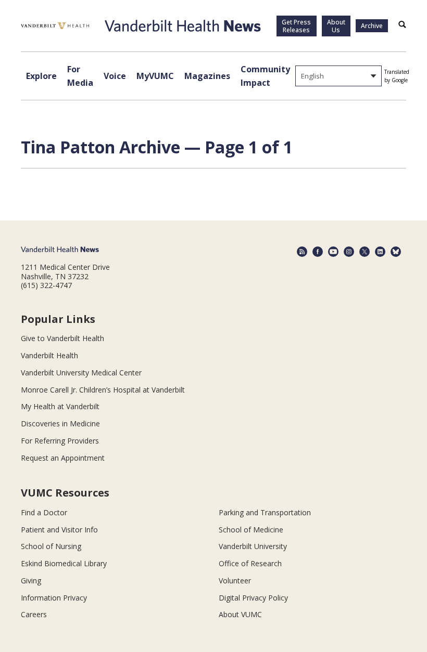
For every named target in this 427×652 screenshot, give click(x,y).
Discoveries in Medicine (60, 423)
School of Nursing (51, 546)
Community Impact (265, 75)
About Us (336, 26)
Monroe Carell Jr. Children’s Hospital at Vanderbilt (103, 390)
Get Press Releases (296, 26)
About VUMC (240, 614)
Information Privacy (54, 598)
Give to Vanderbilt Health (62, 338)
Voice (115, 76)
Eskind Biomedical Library (64, 563)
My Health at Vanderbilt (60, 406)
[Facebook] (317, 251)
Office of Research (250, 563)
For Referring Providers (60, 441)
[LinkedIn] (380, 251)
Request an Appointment (63, 458)
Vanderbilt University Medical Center (81, 372)
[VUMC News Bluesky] (396, 251)
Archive (372, 25)
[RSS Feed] (302, 251)
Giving (31, 580)
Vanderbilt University (253, 546)
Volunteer (235, 580)
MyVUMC (155, 76)
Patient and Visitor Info (59, 529)
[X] (364, 251)
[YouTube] (333, 251)
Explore (41, 76)
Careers (34, 614)
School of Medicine (251, 529)
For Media (80, 75)
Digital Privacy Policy (253, 598)
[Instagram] (349, 251)
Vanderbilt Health (49, 355)
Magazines (207, 76)
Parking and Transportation (265, 512)
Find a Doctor (44, 512)
